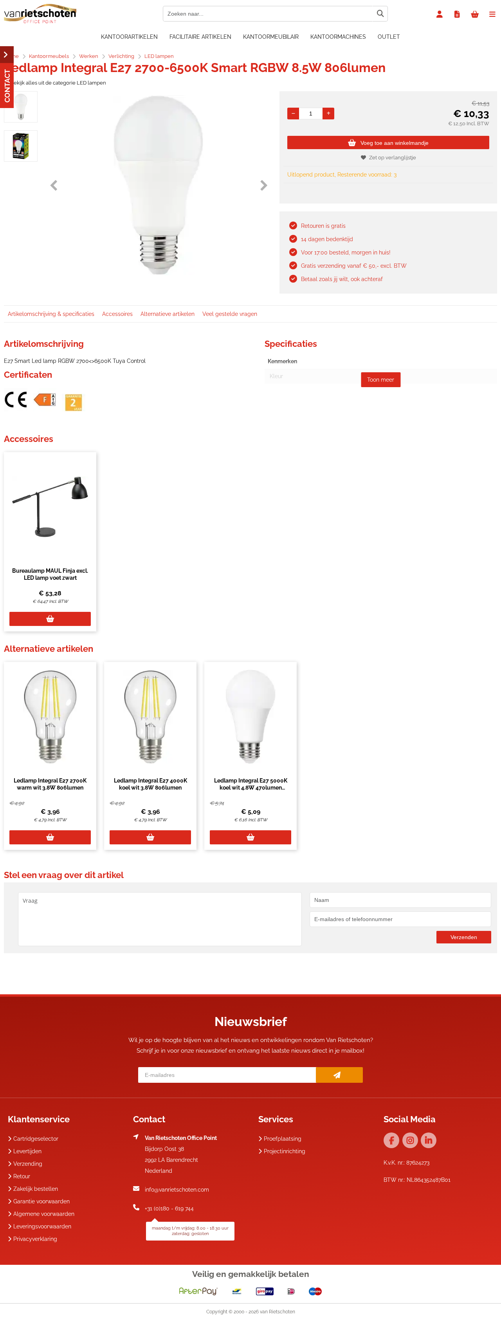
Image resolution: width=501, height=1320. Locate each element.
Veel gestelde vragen (229, 314)
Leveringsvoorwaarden (42, 1226)
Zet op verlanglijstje (392, 157)
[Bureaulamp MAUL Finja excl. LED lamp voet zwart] (50, 507)
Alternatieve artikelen (168, 314)
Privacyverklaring (35, 1239)
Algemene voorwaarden (43, 1214)
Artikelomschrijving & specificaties (51, 314)
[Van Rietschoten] (40, 21)
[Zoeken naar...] (380, 14)
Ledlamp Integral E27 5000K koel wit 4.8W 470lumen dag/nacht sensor (250, 787)
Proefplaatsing (282, 1139)
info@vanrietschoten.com (177, 1190)
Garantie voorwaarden (41, 1201)
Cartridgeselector (35, 1139)
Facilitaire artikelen (200, 37)
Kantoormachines (338, 37)
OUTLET (389, 37)
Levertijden (27, 1151)
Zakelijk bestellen (35, 1189)
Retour (21, 1176)
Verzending (27, 1164)
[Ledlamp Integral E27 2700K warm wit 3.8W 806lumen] (50, 717)
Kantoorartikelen (129, 37)
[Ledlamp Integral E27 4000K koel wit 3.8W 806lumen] (150, 717)
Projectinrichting (284, 1151)
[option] (21, 107)
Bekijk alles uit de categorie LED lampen (58, 83)
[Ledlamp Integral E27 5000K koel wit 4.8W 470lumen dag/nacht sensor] (250, 717)
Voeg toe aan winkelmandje (394, 143)
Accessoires (117, 314)
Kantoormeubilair (271, 37)
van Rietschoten (277, 1312)
